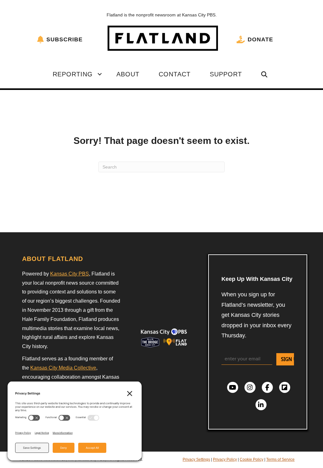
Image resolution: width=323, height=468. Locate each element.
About (127, 74)
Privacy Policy (225, 459)
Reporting (73, 74)
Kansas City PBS (69, 273)
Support (226, 74)
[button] (100, 74)
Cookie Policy (251, 459)
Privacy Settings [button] (196, 459)
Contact (175, 74)
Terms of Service (280, 459)
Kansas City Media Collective (63, 367)
